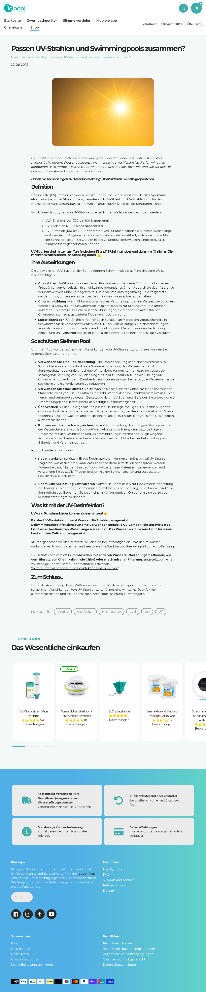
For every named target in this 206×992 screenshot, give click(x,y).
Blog (14, 943)
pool (133, 611)
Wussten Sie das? (34, 57)
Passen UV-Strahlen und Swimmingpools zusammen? (91, 57)
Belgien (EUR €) (173, 24)
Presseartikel (20, 949)
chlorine (62, 611)
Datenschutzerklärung (119, 964)
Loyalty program (115, 869)
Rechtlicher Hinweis (117, 943)
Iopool (36, 450)
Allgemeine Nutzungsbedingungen (129, 949)
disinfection (85, 611)
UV (161, 611)
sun (147, 611)
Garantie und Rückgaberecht (124, 959)
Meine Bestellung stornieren (32, 964)
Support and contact (118, 880)
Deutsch (194, 24)
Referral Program (116, 885)
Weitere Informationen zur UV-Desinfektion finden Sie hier (74, 568)
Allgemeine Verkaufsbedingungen (128, 954)
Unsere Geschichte (25, 959)
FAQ (106, 874)
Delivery (109, 891)
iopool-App (86, 873)
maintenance (111, 611)
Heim (15, 57)
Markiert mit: (40, 611)
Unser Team (20, 954)
